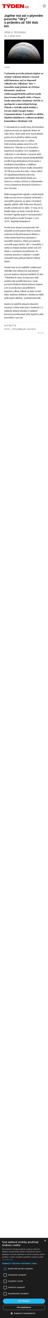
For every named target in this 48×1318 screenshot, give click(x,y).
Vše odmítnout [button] (24, 1307)
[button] (24, 1263)
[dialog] (24, 1278)
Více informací (7, 1259)
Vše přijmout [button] (24, 1301)
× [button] (45, 1241)
